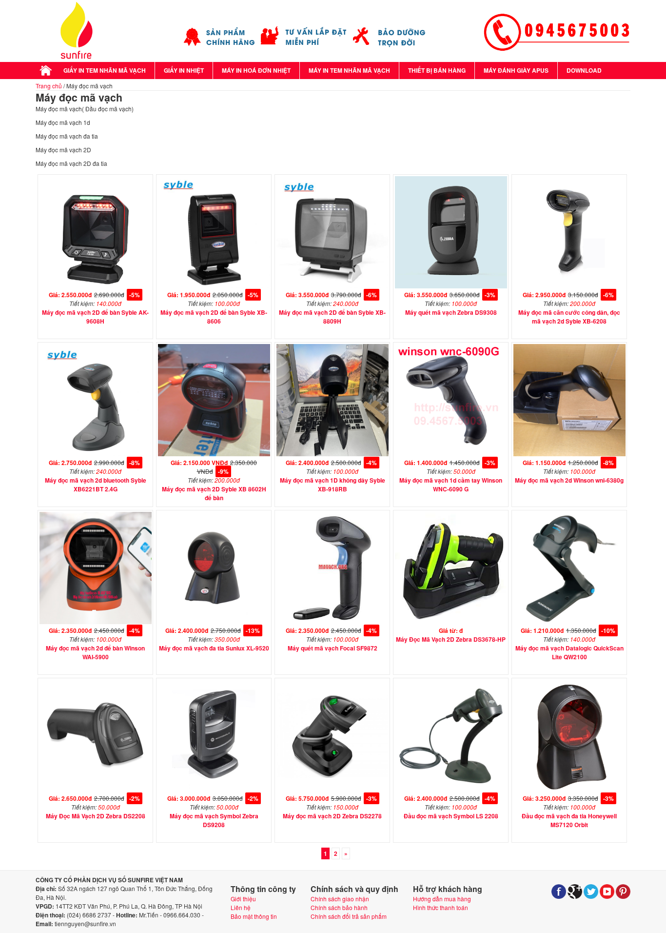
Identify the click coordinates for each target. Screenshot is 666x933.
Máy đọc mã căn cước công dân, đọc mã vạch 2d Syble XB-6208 (569, 316)
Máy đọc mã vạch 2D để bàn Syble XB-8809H (332, 316)
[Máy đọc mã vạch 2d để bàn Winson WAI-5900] (95, 621)
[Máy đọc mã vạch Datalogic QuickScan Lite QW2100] (569, 621)
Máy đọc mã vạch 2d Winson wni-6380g (569, 480)
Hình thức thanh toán (440, 907)
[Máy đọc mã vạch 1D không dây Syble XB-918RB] (332, 453)
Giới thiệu (243, 898)
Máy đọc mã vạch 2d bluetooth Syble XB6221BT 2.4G (95, 484)
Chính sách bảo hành (339, 907)
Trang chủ (49, 85)
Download (584, 70)
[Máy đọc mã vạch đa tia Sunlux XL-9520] (214, 621)
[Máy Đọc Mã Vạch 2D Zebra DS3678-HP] (451, 621)
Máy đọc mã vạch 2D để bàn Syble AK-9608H (95, 316)
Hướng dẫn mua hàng (442, 898)
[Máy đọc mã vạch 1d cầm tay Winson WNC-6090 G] (451, 453)
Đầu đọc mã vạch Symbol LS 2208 (451, 815)
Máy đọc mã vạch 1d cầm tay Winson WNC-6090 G (450, 484)
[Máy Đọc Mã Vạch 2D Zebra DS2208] (95, 789)
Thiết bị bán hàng (437, 70)
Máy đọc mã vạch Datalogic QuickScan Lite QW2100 (569, 652)
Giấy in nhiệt (184, 70)
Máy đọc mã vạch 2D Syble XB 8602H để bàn (214, 493)
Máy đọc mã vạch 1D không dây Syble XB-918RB (332, 484)
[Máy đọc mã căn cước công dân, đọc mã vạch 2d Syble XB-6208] (569, 286)
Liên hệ (241, 907)
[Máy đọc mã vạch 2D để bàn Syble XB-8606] (214, 286)
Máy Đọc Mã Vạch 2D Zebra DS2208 (95, 815)
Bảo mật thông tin (254, 916)
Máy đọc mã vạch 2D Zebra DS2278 (332, 815)
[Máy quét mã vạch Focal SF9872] (332, 621)
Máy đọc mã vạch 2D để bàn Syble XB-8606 (213, 316)
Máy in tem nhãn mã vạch (349, 70)
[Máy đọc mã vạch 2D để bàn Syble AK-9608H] (95, 286)
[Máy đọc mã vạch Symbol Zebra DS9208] (214, 789)
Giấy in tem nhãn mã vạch (104, 70)
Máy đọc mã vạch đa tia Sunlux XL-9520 (214, 648)
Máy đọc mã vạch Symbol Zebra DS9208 (214, 820)
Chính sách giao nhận (340, 898)
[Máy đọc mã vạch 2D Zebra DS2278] (332, 789)
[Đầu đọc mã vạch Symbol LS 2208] (451, 789)
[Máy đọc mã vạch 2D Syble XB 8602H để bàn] (214, 453)
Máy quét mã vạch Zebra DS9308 (451, 312)
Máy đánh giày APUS (516, 70)
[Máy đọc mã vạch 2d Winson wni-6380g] (569, 453)
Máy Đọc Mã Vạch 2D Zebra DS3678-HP (451, 639)
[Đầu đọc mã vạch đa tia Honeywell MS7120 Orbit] (569, 789)
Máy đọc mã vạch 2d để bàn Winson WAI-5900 (95, 652)
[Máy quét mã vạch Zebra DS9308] (451, 286)
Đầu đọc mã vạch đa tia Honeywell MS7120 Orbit (569, 820)
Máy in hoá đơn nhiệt (256, 70)
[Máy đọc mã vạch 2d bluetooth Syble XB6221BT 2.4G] (95, 453)
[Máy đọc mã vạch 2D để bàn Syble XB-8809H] (332, 286)
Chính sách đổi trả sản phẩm (349, 916)
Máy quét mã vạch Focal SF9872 (332, 648)
